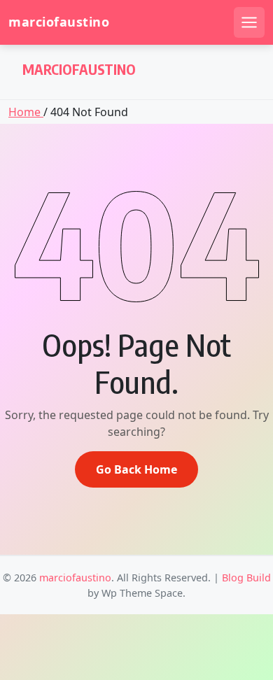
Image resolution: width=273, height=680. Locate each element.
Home (25, 112)
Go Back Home (136, 469)
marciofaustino (58, 22)
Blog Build (246, 577)
